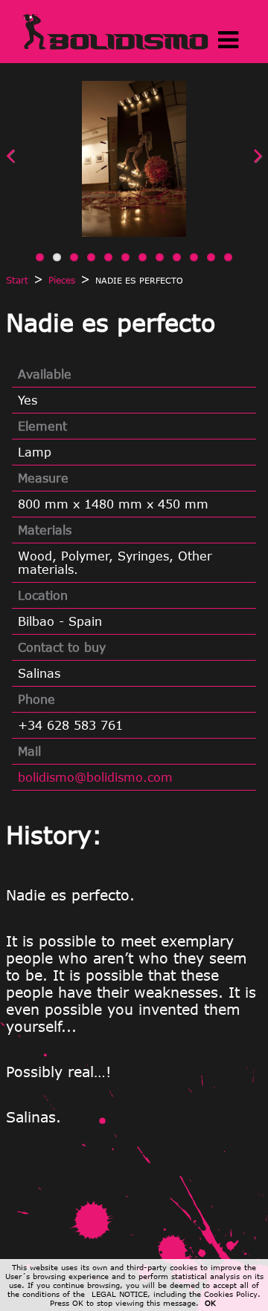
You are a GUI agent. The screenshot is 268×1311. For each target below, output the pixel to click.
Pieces (61, 280)
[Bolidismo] (115, 46)
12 (228, 257)
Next (225, 165)
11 (211, 257)
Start (17, 280)
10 (194, 257)
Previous (43, 165)
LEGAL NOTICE (119, 1293)
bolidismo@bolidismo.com (95, 777)
